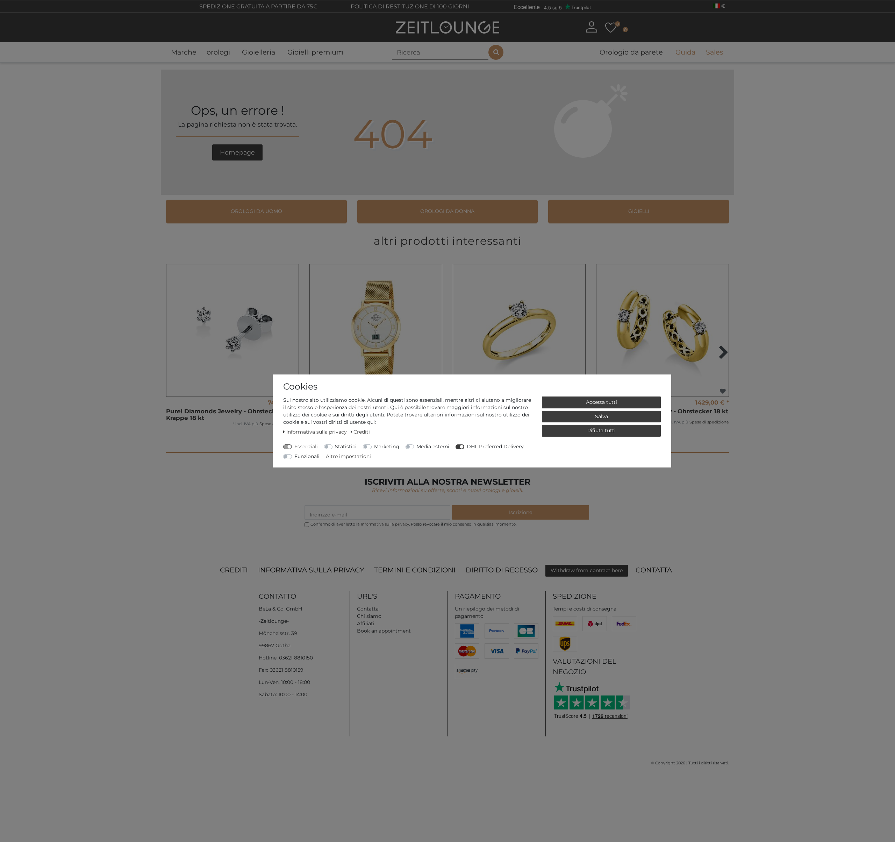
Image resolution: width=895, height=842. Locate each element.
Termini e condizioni (415, 570)
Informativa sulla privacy (311, 570)
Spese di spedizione (709, 422)
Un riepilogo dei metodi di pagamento (487, 612)
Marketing (386, 446)
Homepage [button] (237, 152)
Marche (183, 52)
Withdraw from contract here (587, 570)
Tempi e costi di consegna (584, 609)
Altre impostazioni (348, 456)
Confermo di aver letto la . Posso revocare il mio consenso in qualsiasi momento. (413, 524)
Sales (714, 52)
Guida (685, 52)
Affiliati (365, 623)
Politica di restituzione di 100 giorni (409, 6)
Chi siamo (369, 616)
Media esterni (432, 446)
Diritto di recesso (502, 570)
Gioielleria (258, 52)
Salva (601, 416)
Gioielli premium (315, 52)
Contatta (654, 570)
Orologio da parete (631, 52)
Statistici (346, 446)
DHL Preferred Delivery (495, 446)
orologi (218, 52)
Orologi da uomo (256, 211)
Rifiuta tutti (601, 430)
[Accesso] (591, 27)
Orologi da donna (447, 211)
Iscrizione (520, 512)
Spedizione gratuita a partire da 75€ (257, 6)
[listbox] (376, 330)
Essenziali (306, 446)
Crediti (234, 570)
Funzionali (307, 456)
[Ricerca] (495, 52)
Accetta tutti (601, 402)
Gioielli (638, 211)
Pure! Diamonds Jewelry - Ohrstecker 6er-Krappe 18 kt (231, 414)
